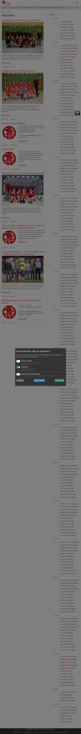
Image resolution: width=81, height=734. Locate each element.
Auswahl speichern (39, 380)
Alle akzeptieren (59, 380)
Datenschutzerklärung (44, 357)
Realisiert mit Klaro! (60, 383)
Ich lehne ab (20, 380)
